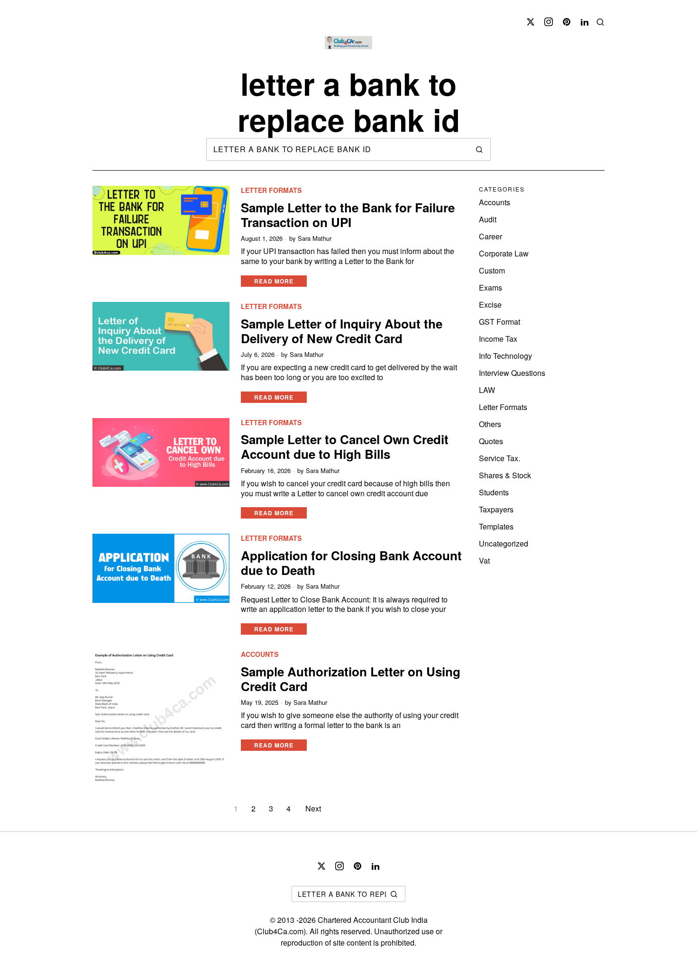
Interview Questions (512, 372)
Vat (484, 560)
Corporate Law (504, 253)
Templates (496, 526)
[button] (479, 149)
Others (490, 424)
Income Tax (498, 338)
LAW (487, 389)
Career (490, 236)
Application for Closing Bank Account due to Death (351, 562)
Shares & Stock (505, 475)
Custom (492, 270)
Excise (490, 304)
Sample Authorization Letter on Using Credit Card (350, 678)
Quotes (491, 441)
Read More (273, 281)
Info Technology (505, 355)
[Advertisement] (265, 8)
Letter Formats (271, 190)
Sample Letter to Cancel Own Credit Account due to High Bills (345, 446)
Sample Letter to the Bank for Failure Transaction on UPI (348, 214)
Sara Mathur (314, 238)
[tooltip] (530, 21)
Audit (487, 219)
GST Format (499, 321)
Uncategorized (503, 543)
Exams (490, 287)
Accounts (259, 654)
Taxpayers (496, 509)
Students (494, 492)
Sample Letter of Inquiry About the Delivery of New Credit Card (341, 331)
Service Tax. (499, 458)
